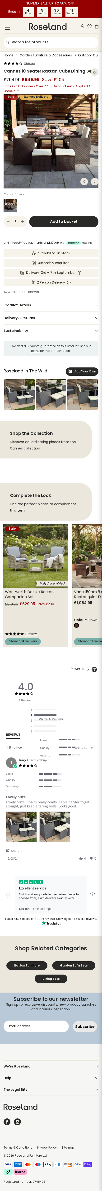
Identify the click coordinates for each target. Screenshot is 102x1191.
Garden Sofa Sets (74, 965)
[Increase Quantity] (22, 221)
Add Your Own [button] (85, 371)
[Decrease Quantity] (8, 221)
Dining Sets (51, 979)
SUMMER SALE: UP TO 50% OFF (50, 3)
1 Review (29, 63)
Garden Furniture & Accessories (46, 55)
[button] (19, 394)
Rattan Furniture (27, 965)
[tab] (13, 736)
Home (9, 55)
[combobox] (83, 748)
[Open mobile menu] (8, 28)
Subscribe (85, 1026)
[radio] (44, 709)
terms (35, 351)
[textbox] (95, 750)
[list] (51, 828)
